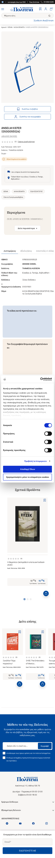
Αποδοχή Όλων (27, 469)
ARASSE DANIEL (9, 136)
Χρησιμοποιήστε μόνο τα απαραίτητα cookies (27, 477)
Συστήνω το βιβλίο (30, 109)
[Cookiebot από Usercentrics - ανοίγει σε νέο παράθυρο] (40, 379)
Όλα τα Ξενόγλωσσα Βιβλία (13, 197)
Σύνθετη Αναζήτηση (44, 20)
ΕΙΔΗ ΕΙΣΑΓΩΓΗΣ (36, 191)
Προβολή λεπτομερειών (35, 461)
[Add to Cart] (46, 593)
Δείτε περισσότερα (27, 228)
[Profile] (45, 9)
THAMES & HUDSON (16, 150)
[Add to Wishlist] (44, 500)
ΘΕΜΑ (10, 27)
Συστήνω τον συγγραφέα (30, 116)
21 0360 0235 (49, 2)
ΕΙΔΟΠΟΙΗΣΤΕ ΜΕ (27, 850)
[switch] (48, 433)
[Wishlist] (40, 9)
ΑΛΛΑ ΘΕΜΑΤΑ (19, 27)
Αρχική (3, 27)
